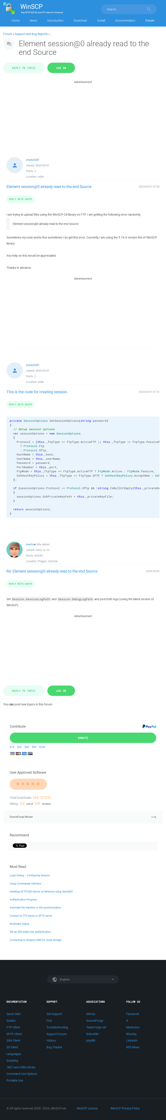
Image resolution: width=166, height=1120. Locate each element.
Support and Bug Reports (31, 34)
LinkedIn (131, 1040)
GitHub (90, 1014)
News (33, 20)
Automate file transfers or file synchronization (35, 907)
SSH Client (13, 1040)
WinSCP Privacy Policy (125, 1108)
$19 (12, 747)
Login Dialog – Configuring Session (30, 875)
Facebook (132, 1014)
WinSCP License (87, 1108)
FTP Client (13, 1027)
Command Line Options (21, 1074)
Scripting (12, 1061)
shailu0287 (32, 160)
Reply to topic (24, 68)
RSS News (132, 1047)
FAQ (49, 1021)
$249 (42, 747)
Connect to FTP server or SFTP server (31, 915)
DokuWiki (92, 1034)
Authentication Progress (23, 899)
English (64, 979)
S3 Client (12, 1047)
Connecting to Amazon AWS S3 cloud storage (35, 940)
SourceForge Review (21, 816)
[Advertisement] (83, 114)
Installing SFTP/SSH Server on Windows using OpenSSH (41, 891)
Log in (61, 68)
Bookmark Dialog (19, 923)
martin (30, 544)
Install (101, 20)
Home (16, 20)
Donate (83, 738)
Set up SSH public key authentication (30, 931)
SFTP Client (14, 1034)
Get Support (54, 1014)
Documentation (125, 20)
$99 (34, 747)
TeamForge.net (96, 1027)
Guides (11, 1021)
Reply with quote (20, 199)
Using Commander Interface (25, 883)
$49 (26, 747)
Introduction (55, 20)
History (51, 1040)
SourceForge (94, 1021)
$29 (19, 747)
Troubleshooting (57, 1027)
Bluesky (131, 1034)
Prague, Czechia (47, 561)
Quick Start (13, 1014)
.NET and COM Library (20, 1067)
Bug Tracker (54, 1047)
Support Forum (56, 1034)
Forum (149, 20)
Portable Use (14, 1080)
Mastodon (133, 1027)
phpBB (90, 1040)
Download (80, 20)
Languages (13, 1054)
